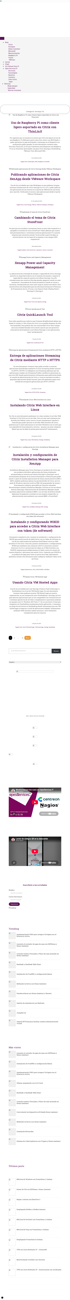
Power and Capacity (36, 301)
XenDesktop (47, 439)
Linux (29, 439)
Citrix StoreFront (30, 250)
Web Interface (34, 439)
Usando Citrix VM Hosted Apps (35, 582)
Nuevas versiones (14, 90)
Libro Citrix (12, 79)
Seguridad (11, 88)
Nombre (11, 890)
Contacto (11, 77)
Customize (50, 250)
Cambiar (23, 250)
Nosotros (11, 75)
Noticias (7, 84)
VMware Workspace (42, 204)
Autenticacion (28, 569)
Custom (44, 250)
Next (27, 638)
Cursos (7, 62)
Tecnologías (12, 73)
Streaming (42, 392)
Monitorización (14, 53)
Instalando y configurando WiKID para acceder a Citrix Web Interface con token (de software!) (35, 526)
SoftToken (46, 569)
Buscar (56, 651)
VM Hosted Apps (39, 627)
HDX (36, 161)
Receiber (47, 161)
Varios (10, 58)
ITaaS (7, 64)
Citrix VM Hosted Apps (28, 627)
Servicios (11, 71)
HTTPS (37, 392)
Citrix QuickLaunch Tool (35, 315)
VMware (12, 60)
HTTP (33, 392)
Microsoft (11, 51)
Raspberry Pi (13, 55)
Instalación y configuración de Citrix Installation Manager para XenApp (35, 459)
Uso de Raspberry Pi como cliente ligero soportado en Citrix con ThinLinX (35, 127)
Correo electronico (15, 897)
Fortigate (11, 47)
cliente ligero (31, 161)
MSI (42, 507)
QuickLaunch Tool (38, 342)
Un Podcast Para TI (12, 66)
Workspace (51, 204)
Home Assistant (14, 49)
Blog (6, 42)
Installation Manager (35, 507)
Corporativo (39, 250)
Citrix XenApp (27, 204)
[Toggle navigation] (2, 38)
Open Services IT (11, 68)
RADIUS (41, 569)
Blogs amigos (12, 86)
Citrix (10, 44)
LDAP (37, 569)
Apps (10, 81)
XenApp (44, 301)
